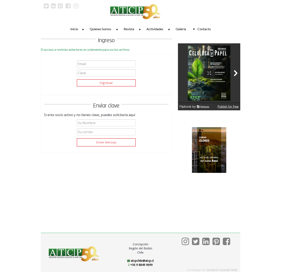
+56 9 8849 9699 (141, 265)
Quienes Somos (100, 29)
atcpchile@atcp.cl (142, 261)
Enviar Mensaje (106, 142)
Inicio (74, 29)
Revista (129, 29)
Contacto (204, 29)
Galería (181, 29)
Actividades (154, 29)
